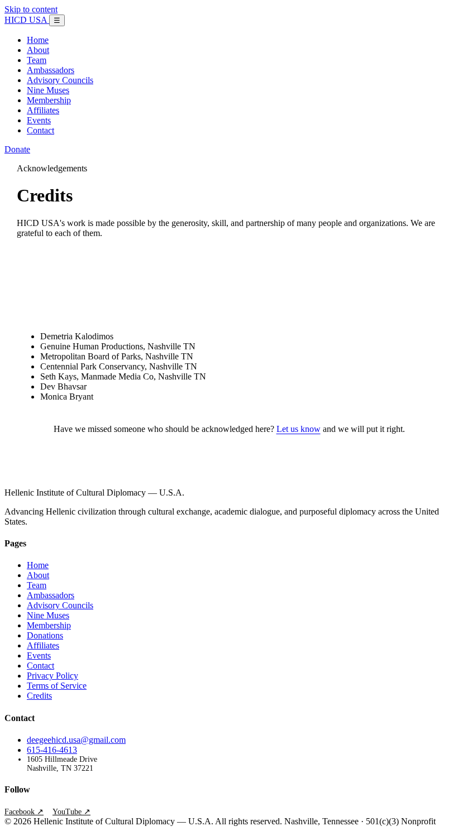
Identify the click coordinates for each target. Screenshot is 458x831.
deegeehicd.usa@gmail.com (76, 739)
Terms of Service (57, 685)
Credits (39, 695)
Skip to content (31, 9)
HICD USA (26, 20)
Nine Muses (48, 90)
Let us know (298, 429)
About (38, 50)
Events (39, 120)
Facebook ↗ (24, 812)
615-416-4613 (52, 750)
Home (38, 40)
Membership (49, 100)
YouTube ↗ (71, 812)
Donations (45, 635)
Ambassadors (50, 70)
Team (36, 60)
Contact (40, 130)
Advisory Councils (60, 80)
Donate (17, 149)
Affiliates (43, 110)
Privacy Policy (52, 675)
